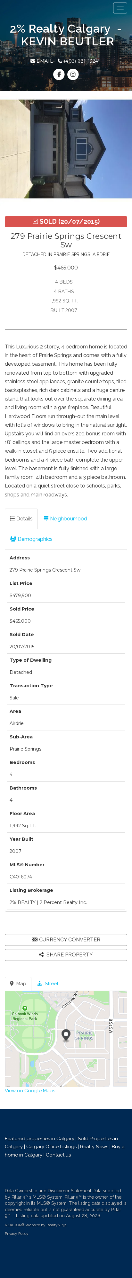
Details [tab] (24, 519)
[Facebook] (60, 74)
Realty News (94, 1146)
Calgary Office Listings (51, 1146)
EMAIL (44, 61)
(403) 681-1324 (80, 61)
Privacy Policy (17, 1233)
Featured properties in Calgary (39, 1139)
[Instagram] (73, 74)
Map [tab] (20, 983)
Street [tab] (51, 983)
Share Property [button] (69, 955)
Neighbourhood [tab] (68, 519)
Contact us (59, 1155)
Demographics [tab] (34, 539)
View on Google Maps (30, 1091)
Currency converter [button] (69, 940)
